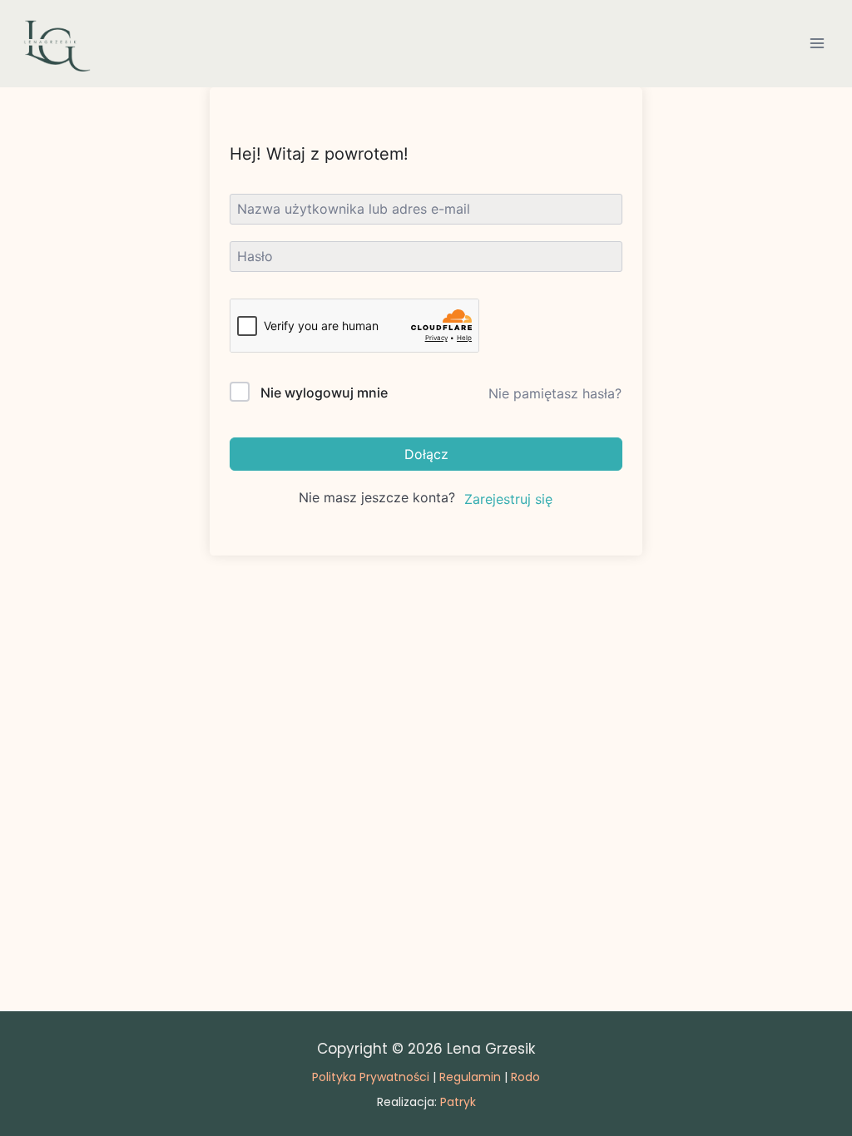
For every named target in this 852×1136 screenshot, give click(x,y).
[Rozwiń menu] (816, 44)
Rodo (525, 1077)
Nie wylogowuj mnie (324, 392)
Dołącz (426, 454)
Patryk (458, 1102)
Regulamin (470, 1077)
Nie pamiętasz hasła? (555, 393)
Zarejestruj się (508, 499)
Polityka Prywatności (370, 1077)
